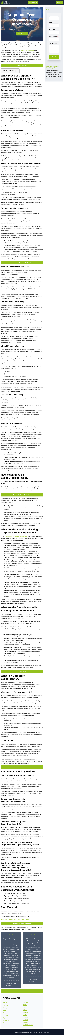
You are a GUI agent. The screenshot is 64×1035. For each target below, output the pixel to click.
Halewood (25, 1012)
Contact (59, 2)
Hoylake (5, 1018)
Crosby (27, 919)
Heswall (5, 1023)
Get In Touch (22, 767)
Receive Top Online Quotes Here (22, 494)
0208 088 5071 (33, 2)
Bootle (22, 919)
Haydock (25, 1022)
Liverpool (10, 919)
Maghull (25, 1004)
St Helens (25, 1017)
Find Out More (22, 671)
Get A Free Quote (22, 991)
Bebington (25, 1002)
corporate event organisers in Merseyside (16, 536)
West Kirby (6, 1020)
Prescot (25, 1014)
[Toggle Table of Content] (16, 70)
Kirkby (24, 1007)
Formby (25, 1009)
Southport (25, 1019)
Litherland (5, 1015)
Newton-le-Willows (28, 1024)
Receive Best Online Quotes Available (22, 262)
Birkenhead (4, 919)
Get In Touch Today (22, 65)
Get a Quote (21, 33)
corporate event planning (27, 50)
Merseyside (17, 919)
